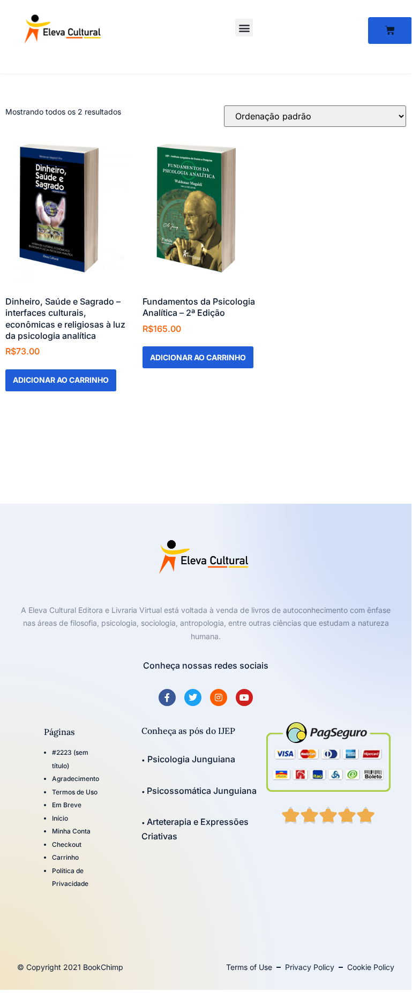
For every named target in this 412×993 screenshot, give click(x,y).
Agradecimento (75, 779)
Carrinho (65, 857)
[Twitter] (192, 697)
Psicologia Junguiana (190, 759)
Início (60, 818)
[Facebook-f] (167, 697)
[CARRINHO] (390, 30)
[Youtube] (244, 697)
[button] (244, 27)
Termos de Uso (75, 792)
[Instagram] (218, 697)
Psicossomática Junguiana (202, 790)
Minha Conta (71, 831)
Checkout (66, 844)
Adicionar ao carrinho (61, 379)
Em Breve (66, 805)
